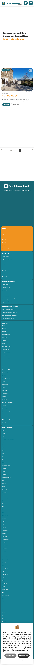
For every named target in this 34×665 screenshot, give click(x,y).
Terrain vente (5, 237)
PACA (3, 381)
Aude (3, 456)
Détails (7, 104)
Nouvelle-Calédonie (6, 422)
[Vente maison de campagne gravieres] (17, 79)
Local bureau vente (6, 245)
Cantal (3, 471)
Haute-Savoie (5, 551)
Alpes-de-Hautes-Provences (8, 439)
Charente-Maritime (6, 477)
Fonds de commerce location (8, 270)
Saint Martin (4, 408)
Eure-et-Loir (5, 515)
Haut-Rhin (4, 536)
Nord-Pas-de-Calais (6, 369)
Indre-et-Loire (5, 574)
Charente (4, 474)
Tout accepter (23, 656)
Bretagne (4, 340)
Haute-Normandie (6, 352)
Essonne (4, 509)
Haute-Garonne (5, 539)
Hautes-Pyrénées (6, 559)
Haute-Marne (5, 545)
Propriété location (6, 276)
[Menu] (31, 3)
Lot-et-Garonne (5, 604)
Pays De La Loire (5, 372)
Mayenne (4, 621)
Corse (3, 387)
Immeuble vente (5, 248)
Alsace (3, 325)
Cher (3, 480)
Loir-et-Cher (5, 589)
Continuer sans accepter (17, 660)
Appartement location (7, 259)
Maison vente (5, 231)
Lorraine (4, 364)
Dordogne (4, 501)
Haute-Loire (4, 542)
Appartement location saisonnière (9, 312)
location (4, 265)
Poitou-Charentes (6, 378)
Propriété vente (5, 242)
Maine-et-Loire (5, 610)
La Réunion (4, 399)
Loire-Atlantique (5, 595)
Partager (16, 104)
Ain (3, 430)
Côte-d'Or (4, 489)
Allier (3, 436)
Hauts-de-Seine (5, 562)
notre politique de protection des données (17, 650)
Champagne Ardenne (6, 346)
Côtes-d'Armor (5, 492)
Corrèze (4, 483)
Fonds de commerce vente (7, 239)
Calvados (4, 468)
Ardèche (4, 445)
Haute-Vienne (5, 554)
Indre (3, 571)
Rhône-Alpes (5, 384)
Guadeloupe (4, 393)
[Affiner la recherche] (26, 3)
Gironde (4, 527)
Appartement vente (6, 234)
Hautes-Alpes (5, 556)
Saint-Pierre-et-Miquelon (7, 402)
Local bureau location (6, 273)
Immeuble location (6, 268)
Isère (3, 577)
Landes (3, 586)
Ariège (3, 450)
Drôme (3, 506)
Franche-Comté (5, 349)
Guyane (4, 396)
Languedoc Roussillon (7, 358)
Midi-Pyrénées (5, 366)
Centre (3, 343)
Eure (3, 512)
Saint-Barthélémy (6, 411)
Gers (3, 524)
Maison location (5, 256)
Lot (3, 601)
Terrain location (5, 262)
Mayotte (4, 405)
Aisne (3, 433)
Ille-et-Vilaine (5, 568)
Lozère (3, 606)
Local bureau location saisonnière (9, 315)
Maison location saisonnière (8, 309)
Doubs (3, 503)
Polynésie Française (6, 419)
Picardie (4, 375)
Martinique (4, 390)
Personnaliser (10, 656)
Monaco (4, 414)
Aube (3, 453)
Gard (3, 521)
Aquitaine (4, 328)
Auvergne (4, 331)
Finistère (4, 518)
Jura (3, 580)
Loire (3, 592)
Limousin (4, 361)
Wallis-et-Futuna (6, 416)
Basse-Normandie (6, 334)
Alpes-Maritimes (5, 442)
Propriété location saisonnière (8, 318)
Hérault (3, 565)
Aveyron (4, 459)
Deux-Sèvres (5, 498)
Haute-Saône (5, 548)
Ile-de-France (5, 355)
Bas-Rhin (4, 462)
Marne (3, 615)
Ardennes (4, 447)
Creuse (3, 495)
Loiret (3, 598)
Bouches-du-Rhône (6, 465)
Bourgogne (4, 337)
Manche (4, 612)
